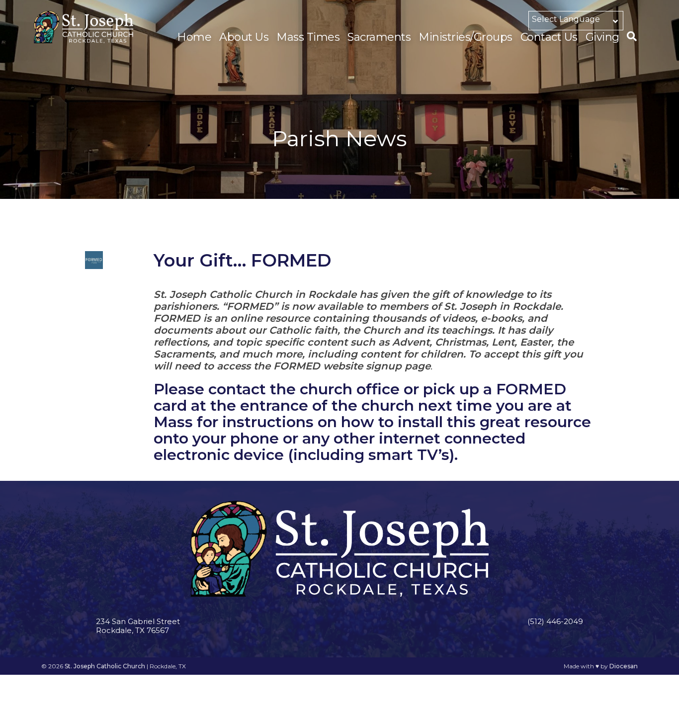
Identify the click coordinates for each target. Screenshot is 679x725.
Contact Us (549, 37)
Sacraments (379, 37)
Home (194, 37)
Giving (602, 37)
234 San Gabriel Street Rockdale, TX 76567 (138, 626)
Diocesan (623, 666)
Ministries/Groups (465, 37)
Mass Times (308, 37)
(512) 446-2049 (555, 621)
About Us (243, 37)
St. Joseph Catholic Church (105, 666)
